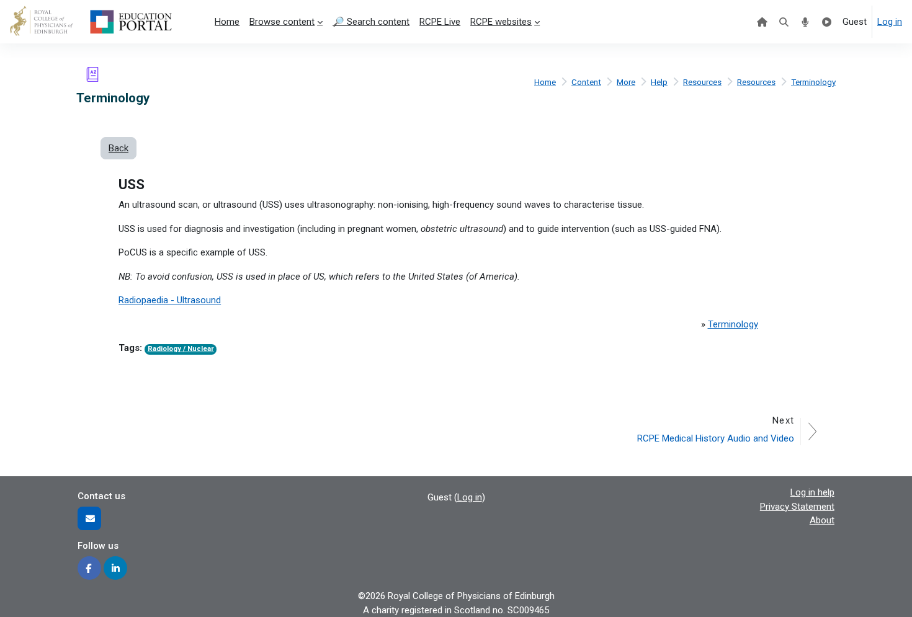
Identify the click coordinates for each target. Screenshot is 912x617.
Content (586, 82)
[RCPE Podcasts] (805, 21)
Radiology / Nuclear (181, 349)
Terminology (813, 82)
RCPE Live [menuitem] (439, 21)
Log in (889, 21)
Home (545, 82)
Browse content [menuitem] (282, 21)
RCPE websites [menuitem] (501, 21)
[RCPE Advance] (827, 21)
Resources (702, 82)
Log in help (812, 492)
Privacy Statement (797, 506)
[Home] (762, 21)
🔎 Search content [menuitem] (371, 21)
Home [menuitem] (227, 21)
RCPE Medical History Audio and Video (715, 438)
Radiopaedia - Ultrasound (169, 300)
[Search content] (784, 21)
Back (118, 148)
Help (659, 82)
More (626, 82)
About (822, 520)
